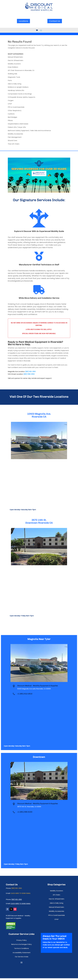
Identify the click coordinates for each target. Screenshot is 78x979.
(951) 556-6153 (29, 374)
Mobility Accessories (15, 134)
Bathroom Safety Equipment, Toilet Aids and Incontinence (29, 130)
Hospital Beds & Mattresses (18, 124)
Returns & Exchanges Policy (21, 944)
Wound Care (12, 140)
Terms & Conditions (21, 948)
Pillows (10, 120)
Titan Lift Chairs (13, 144)
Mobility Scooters (14, 64)
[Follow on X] (11, 909)
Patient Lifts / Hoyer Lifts (17, 127)
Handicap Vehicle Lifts (16, 90)
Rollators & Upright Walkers (18, 87)
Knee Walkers (13, 67)
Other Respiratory (14, 110)
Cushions (11, 114)
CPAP (10, 104)
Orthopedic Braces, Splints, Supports (21, 97)
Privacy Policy (21, 940)
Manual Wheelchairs (15, 57)
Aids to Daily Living (14, 84)
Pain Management (14, 137)
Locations (23, 21)
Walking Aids (12, 74)
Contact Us (54, 21)
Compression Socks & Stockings (20, 94)
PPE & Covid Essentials (16, 107)
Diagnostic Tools (14, 77)
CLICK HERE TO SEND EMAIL (20, 893)
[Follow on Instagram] (15, 909)
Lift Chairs (56, 895)
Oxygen (11, 100)
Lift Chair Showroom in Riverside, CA (21, 70)
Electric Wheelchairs (15, 60)
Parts (10, 80)
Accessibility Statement (21, 952)
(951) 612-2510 (30, 371)
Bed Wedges (12, 117)
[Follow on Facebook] (7, 909)
